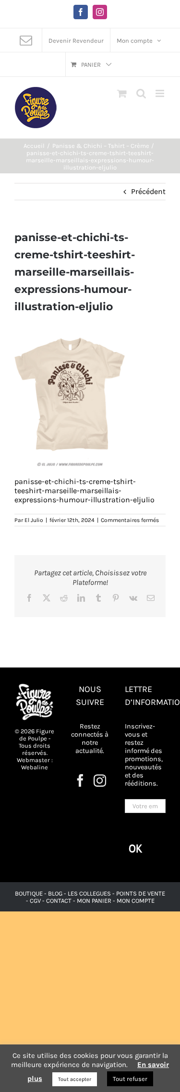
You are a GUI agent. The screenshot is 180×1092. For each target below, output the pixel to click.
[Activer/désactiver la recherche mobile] (141, 93)
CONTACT (59, 900)
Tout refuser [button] (130, 1078)
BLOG (55, 893)
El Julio (33, 520)
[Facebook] (80, 780)
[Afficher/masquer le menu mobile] (161, 93)
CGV (35, 900)
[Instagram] (100, 780)
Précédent (148, 191)
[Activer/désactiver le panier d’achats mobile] (122, 93)
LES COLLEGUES (89, 893)
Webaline (34, 767)
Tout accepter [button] (74, 1079)
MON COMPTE (136, 900)
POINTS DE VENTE (140, 893)
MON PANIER (94, 900)
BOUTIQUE (29, 893)
